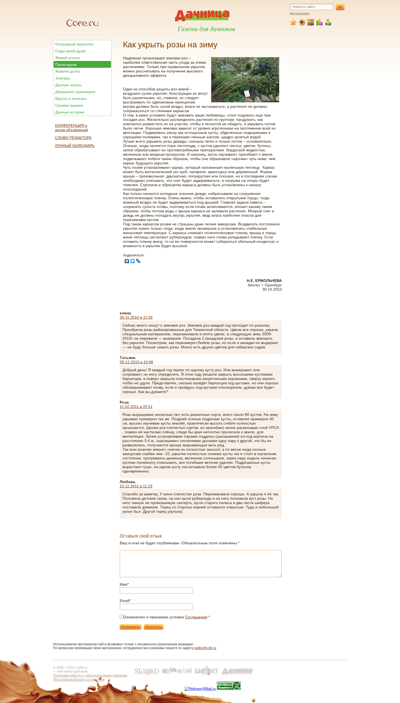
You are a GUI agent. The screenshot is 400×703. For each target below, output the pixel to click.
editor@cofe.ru (205, 648)
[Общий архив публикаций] (311, 24)
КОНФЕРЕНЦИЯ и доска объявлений (71, 127)
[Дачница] (237, 676)
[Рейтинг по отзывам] (320, 24)
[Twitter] (133, 261)
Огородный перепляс (74, 44)
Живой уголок (67, 58)
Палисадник (66, 64)
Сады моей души (70, 51)
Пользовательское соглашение (78, 679)
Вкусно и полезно (71, 98)
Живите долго (67, 71)
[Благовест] (207, 676)
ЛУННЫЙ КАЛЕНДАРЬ (74, 145)
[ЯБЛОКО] (146, 676)
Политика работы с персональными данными (90, 675)
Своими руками (69, 105)
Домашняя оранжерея (75, 92)
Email (125, 600)
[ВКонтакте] (127, 261)
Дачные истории (69, 112)
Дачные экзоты (68, 85)
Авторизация (299, 13)
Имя (124, 584)
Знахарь (62, 78)
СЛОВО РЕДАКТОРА (73, 138)
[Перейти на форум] (302, 24)
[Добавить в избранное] (293, 24)
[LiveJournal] (138, 261)
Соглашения (196, 617)
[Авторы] (328, 24)
